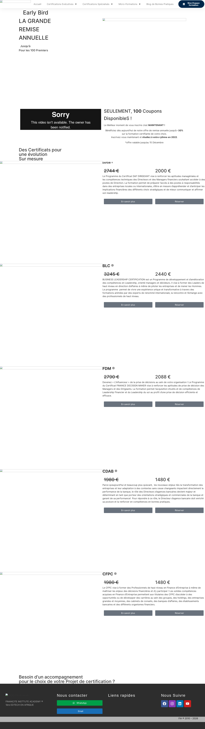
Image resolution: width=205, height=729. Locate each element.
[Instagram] (172, 703)
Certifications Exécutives (60, 4)
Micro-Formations (128, 4)
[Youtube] (187, 703)
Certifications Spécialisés (96, 4)
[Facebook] (164, 703)
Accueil (37, 4)
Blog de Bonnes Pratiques (159, 4)
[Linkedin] (179, 703)
